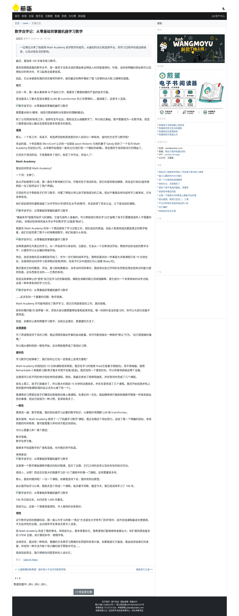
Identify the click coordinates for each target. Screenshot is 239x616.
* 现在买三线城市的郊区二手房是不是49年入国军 (180, 171)
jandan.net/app (172, 154)
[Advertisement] (191, 246)
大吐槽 (72, 16)
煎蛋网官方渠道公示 (168, 134)
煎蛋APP (133, 601)
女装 (31, 16)
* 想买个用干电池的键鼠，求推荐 (172, 187)
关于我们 (106, 601)
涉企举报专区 (137, 610)
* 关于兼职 (162, 207)
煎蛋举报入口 (101, 610)
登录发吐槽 (85, 592)
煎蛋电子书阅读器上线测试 (171, 125)
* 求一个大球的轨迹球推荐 (169, 179)
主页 (17, 23)
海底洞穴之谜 (143, 569)
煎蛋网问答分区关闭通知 (170, 128)
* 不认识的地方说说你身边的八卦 (172, 203)
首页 (17, 16)
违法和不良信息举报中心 (119, 610)
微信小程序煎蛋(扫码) (175, 151)
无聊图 (49, 16)
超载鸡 (19, 38)
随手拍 (39, 16)
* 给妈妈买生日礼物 (166, 210)
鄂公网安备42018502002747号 (130, 604)
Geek (25, 23)
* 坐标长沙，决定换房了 (168, 183)
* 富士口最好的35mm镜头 (169, 175)
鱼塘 (57, 16)
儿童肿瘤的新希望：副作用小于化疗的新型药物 (41, 569)
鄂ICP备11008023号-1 (105, 604)
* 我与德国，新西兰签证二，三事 (172, 199)
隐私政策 (124, 601)
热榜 (64, 16)
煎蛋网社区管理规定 (168, 131)
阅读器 (81, 16)
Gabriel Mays (30, 559)
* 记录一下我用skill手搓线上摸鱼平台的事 (176, 195)
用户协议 (115, 601)
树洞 (24, 16)
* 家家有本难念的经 (166, 191)
